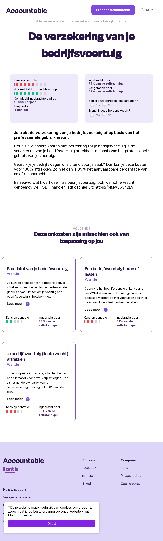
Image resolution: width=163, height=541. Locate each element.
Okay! (52, 524)
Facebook (89, 468)
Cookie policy (131, 484)
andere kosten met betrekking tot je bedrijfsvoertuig (80, 146)
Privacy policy (131, 476)
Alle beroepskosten (51, 21)
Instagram (89, 476)
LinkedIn (87, 484)
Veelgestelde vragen (17, 497)
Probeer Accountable (113, 10)
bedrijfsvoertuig (87, 132)
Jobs (124, 468)
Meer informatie (20, 515)
